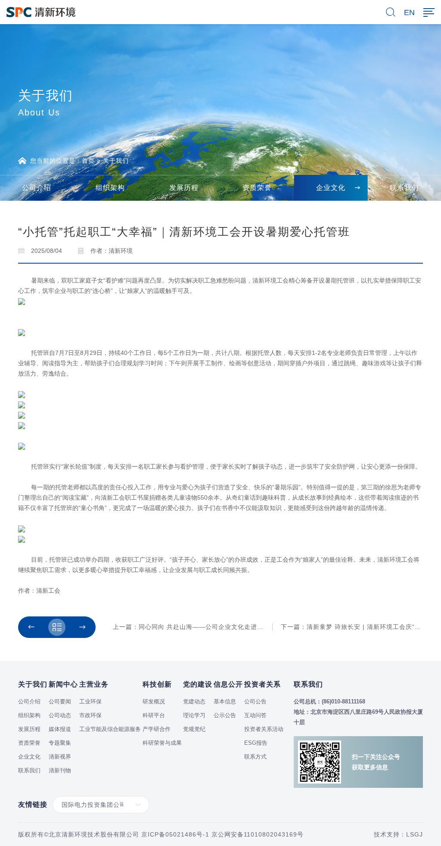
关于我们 (116, 160)
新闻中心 (63, 684)
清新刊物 (60, 770)
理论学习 (194, 715)
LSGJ (414, 834)
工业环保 (90, 701)
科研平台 (154, 715)
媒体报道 (60, 729)
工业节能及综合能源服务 (110, 729)
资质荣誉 (29, 743)
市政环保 (90, 715)
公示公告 (225, 715)
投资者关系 (262, 684)
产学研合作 (157, 729)
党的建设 (197, 684)
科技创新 (157, 684)
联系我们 (29, 770)
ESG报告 (255, 743)
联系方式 (255, 756)
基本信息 (225, 701)
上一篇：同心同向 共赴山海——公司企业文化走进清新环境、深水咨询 (214, 626)
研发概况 (154, 701)
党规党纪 (194, 729)
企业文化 (29, 756)
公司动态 (60, 715)
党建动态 (194, 701)
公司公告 (255, 701)
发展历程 (29, 729)
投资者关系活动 (263, 729)
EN (409, 12)
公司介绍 (29, 701)
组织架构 (29, 715)
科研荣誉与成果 (162, 743)
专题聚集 (60, 743)
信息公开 (228, 684)
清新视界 (60, 756)
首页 (88, 160)
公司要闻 (60, 701)
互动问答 (255, 715)
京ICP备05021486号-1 (175, 834)
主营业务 (94, 684)
